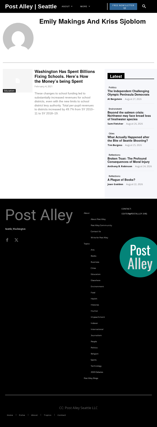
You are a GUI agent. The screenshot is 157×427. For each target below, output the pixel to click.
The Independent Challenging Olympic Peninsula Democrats (128, 92)
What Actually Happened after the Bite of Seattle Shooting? (128, 138)
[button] (144, 6)
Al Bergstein (115, 98)
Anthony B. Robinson (120, 166)
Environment (115, 108)
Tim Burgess (115, 145)
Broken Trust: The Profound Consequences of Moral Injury (129, 160)
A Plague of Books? (121, 180)
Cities (111, 133)
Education (9, 90)
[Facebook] (7, 240)
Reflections (114, 154)
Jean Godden (115, 184)
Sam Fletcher (115, 123)
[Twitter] (16, 240)
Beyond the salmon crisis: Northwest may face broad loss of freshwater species (129, 115)
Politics (113, 87)
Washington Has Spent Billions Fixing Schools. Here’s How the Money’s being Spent (65, 76)
